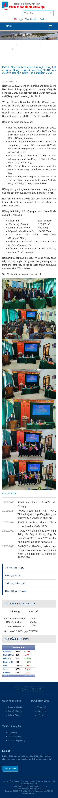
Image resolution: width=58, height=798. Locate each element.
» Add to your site (29, 675)
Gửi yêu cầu (10, 768)
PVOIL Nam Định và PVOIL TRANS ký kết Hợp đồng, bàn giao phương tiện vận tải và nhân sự (36, 514)
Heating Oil (8, 662)
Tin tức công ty (14, 737)
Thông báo (12, 733)
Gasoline (7, 658)
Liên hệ (40, 715)
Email (41, 19)
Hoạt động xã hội (12, 575)
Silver (5, 669)
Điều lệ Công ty (14, 715)
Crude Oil (7, 651)
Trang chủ (41, 707)
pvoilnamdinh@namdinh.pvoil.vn (29, 788)
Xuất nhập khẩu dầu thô (15, 583)
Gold (5, 666)
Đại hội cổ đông (15, 711)
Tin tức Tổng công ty (14, 567)
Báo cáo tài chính (15, 707)
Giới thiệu (41, 711)
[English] (15, 19)
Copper (6, 673)
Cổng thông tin (31, 19)
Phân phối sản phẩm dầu (15, 591)
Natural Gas (8, 655)
